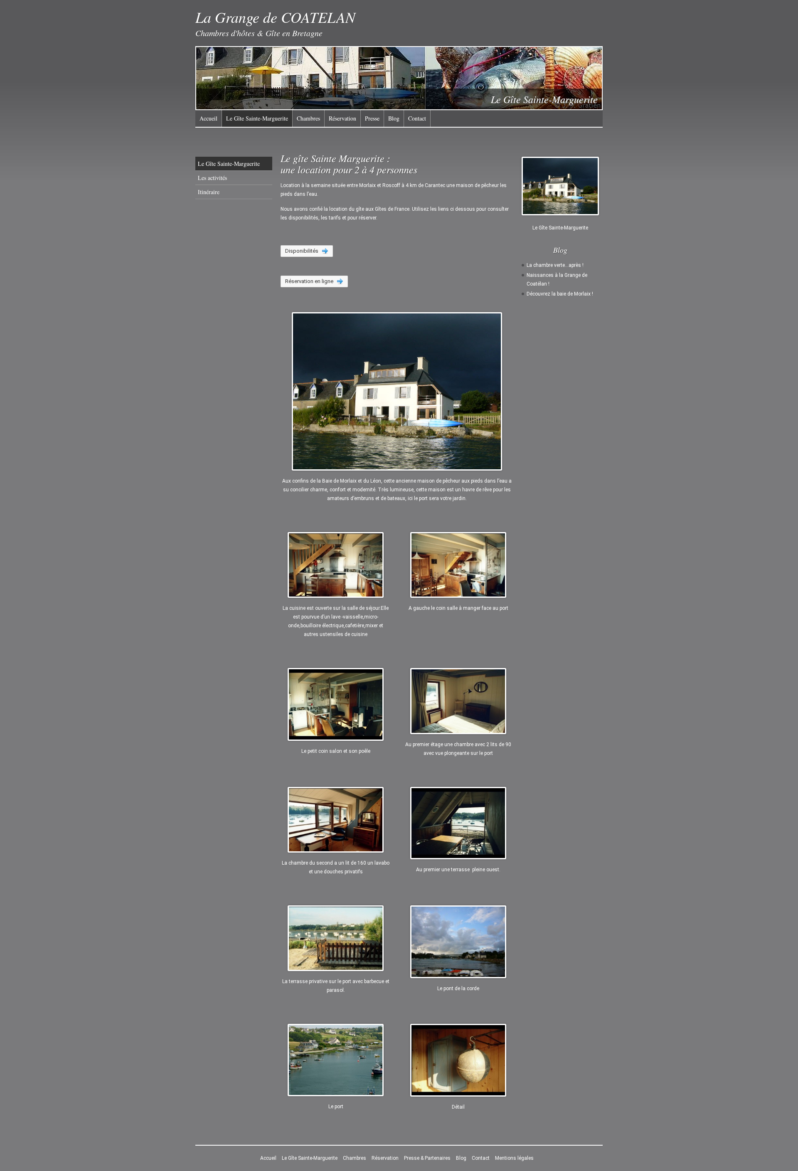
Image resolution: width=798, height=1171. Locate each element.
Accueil (208, 118)
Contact (417, 118)
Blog (393, 118)
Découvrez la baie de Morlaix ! (560, 294)
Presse (372, 118)
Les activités (212, 178)
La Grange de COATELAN (275, 17)
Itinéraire (208, 192)
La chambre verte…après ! (555, 265)
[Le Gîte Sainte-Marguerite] (560, 186)
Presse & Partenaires (427, 1158)
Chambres (308, 118)
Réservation (342, 118)
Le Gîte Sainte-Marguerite (257, 118)
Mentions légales (514, 1158)
